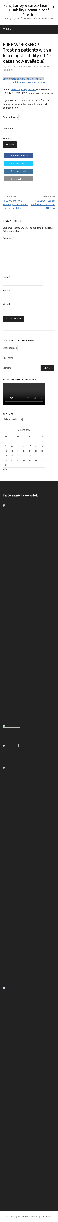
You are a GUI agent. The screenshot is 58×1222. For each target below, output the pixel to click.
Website (7, 304)
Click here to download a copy (29, 82)
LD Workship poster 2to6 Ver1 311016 (23, 78)
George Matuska (28, 66)
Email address (10, 117)
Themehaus (46, 1216)
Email (6, 290)
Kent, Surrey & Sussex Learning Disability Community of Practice (29, 10)
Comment (8, 238)
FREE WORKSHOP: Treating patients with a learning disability (15, 204)
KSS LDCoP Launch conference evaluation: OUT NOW (43, 204)
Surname (7, 138)
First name (8, 128)
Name (6, 277)
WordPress (23, 1216)
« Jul (5, 469)
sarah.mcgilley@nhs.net (23, 89)
